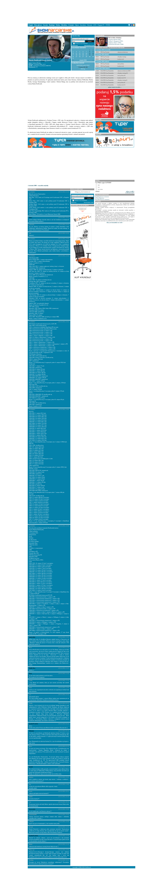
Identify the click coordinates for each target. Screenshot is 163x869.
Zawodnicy (83, 25)
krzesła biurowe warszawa (102, 199)
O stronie (71, 25)
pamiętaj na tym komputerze (81, 43)
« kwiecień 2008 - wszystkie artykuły (38, 185)
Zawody (45, 25)
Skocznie (89, 25)
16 (93, 53)
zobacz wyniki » (130, 191)
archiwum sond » (130, 192)
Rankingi (51, 25)
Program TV (101, 25)
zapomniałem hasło (89, 45)
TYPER (108, 25)
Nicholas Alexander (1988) (117, 44)
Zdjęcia (77, 25)
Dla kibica (64, 25)
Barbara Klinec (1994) (115, 42)
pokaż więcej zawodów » (114, 87)
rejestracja (75, 45)
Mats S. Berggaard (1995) (116, 41)
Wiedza (58, 25)
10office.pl (88, 867)
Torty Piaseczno (100, 198)
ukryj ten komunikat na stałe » (115, 222)
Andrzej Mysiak (36, 63)
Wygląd (30, 25)
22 (89, 55)
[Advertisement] (81, 11)
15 (89, 53)
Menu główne (38, 25)
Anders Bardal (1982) (115, 39)
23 (93, 55)
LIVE (94, 25)
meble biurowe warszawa (102, 196)
